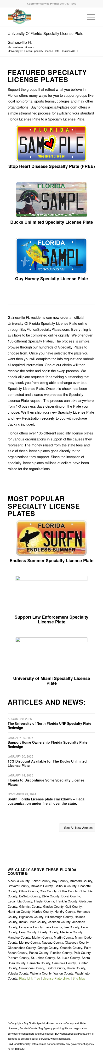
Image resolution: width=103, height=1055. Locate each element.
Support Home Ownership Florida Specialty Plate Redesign (47, 744)
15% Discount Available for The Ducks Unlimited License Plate (47, 763)
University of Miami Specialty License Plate (51, 680)
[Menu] (88, 17)
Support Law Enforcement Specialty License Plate (51, 619)
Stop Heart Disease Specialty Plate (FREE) (51, 166)
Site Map (79, 978)
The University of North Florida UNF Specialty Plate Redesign (49, 725)
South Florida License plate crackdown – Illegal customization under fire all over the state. (47, 801)
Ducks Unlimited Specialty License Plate (51, 222)
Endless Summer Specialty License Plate (51, 560)
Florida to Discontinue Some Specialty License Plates (46, 782)
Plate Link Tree (29, 978)
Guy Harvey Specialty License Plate (51, 278)
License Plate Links (56, 978)
